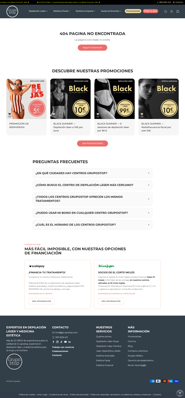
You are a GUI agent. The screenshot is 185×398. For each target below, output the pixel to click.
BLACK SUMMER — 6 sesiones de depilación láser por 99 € (113, 127)
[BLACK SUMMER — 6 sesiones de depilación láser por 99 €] (114, 99)
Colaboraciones (60, 351)
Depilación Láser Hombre (108, 346)
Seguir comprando (92, 47)
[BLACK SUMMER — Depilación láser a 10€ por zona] (70, 99)
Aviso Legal (42, 394)
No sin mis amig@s (137, 365)
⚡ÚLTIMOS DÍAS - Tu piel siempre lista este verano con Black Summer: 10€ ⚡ (66, 2)
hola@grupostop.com (66, 332)
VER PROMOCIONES (92, 143)
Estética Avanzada (105, 356)
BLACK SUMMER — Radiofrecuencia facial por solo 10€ (156, 127)
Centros (179, 2)
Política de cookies (27, 394)
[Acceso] (171, 11)
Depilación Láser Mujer (107, 341)
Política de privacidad (79, 394)
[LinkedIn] (69, 342)
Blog (130, 346)
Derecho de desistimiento (141, 360)
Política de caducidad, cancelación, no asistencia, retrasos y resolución (120, 394)
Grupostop (16, 381)
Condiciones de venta (58, 394)
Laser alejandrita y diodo (108, 351)
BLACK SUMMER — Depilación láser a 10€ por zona (68, 127)
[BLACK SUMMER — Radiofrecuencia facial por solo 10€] (158, 99)
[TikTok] (61, 342)
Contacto (57, 355)
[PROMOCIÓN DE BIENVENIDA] (26, 99)
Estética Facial (103, 360)
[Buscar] (165, 11)
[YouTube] (65, 342)
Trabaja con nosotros (63, 347)
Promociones (134, 336)
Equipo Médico (135, 356)
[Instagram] (57, 342)
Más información (41, 301)
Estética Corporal (104, 365)
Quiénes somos (103, 336)
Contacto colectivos (138, 351)
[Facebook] (53, 342)
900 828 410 (165, 2)
